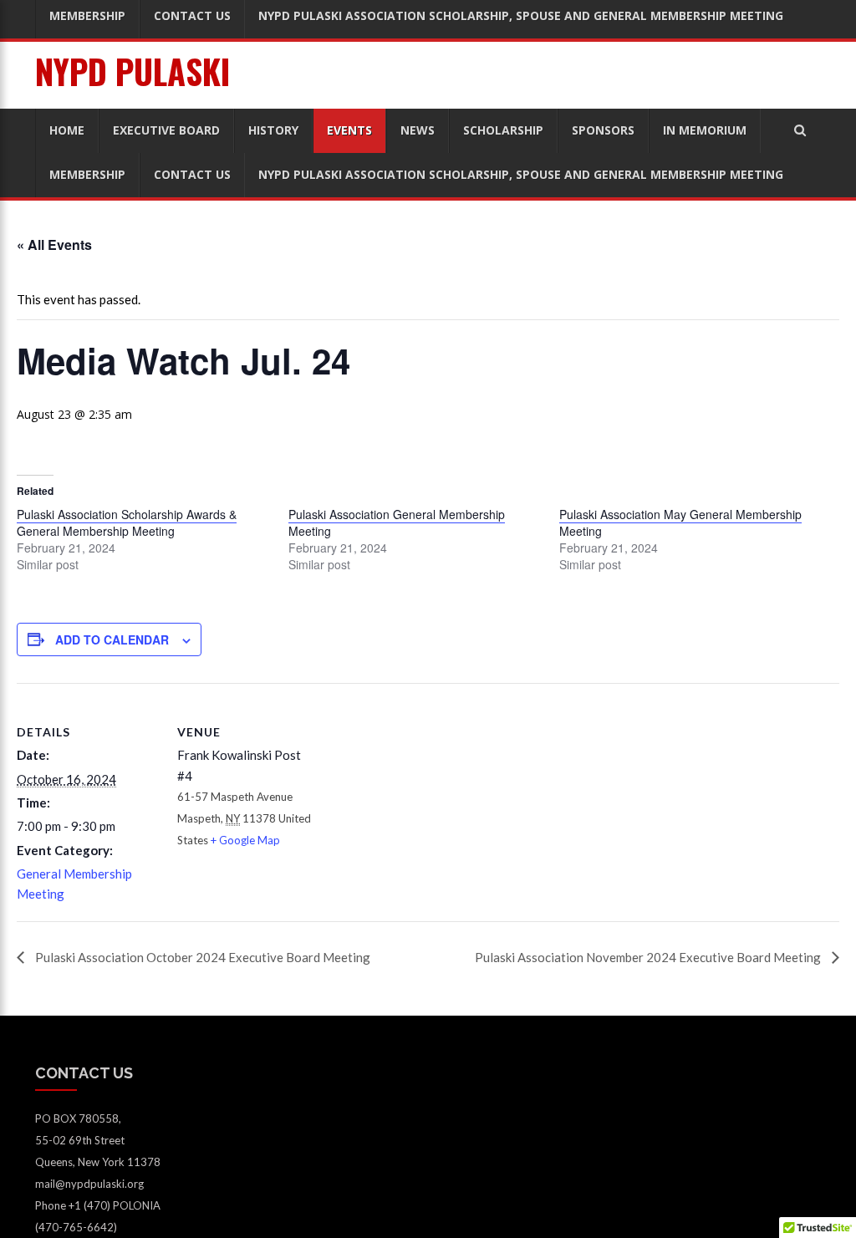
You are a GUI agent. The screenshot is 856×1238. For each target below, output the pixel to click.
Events (349, 130)
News (417, 130)
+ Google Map (245, 840)
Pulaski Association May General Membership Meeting (680, 522)
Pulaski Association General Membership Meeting (396, 522)
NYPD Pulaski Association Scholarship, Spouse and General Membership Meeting (520, 174)
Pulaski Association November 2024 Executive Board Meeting (649, 957)
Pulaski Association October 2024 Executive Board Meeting (201, 957)
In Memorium (704, 130)
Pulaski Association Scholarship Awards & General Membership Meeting (127, 522)
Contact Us (192, 174)
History (273, 130)
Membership (87, 174)
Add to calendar (112, 639)
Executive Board (166, 130)
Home (66, 130)
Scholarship (503, 130)
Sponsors (603, 130)
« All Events (54, 244)
